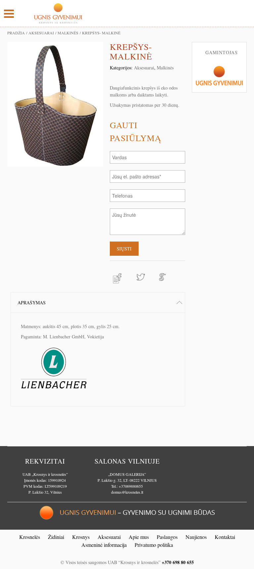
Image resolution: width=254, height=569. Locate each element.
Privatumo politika (154, 544)
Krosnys (81, 536)
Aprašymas (32, 302)
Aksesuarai (41, 32)
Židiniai (56, 536)
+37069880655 (131, 486)
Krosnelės (29, 536)
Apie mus (139, 536)
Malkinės (68, 32)
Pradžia (16, 32)
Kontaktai (225, 536)
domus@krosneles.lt (127, 492)
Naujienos (196, 536)
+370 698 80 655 (178, 562)
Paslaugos (167, 536)
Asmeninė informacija (104, 544)
